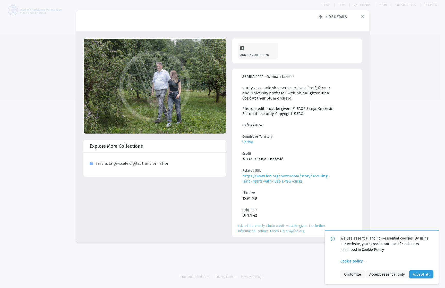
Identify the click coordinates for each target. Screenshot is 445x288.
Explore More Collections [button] (116, 146)
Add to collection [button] (254, 55)
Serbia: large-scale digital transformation (132, 163)
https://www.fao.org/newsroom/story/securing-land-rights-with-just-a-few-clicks (285, 179)
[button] (363, 16)
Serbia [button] (247, 142)
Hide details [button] (336, 16)
